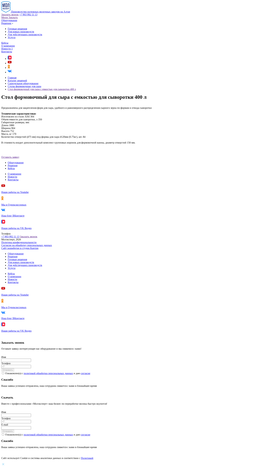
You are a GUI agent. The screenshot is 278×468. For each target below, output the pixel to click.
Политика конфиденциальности (19, 242)
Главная (12, 77)
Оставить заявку (10, 157)
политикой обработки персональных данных (48, 373)
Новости (7, 48)
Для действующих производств (25, 34)
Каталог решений (17, 80)
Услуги (11, 37)
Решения (6, 23)
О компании (8, 45)
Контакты (6, 51)
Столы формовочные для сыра (24, 86)
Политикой (87, 458)
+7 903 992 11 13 (28, 14)
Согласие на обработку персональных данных (26, 245)
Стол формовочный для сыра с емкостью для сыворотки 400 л (42, 89)
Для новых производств (21, 31)
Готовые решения (17, 28)
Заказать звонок (10, 14)
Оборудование (9, 20)
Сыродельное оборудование (23, 83)
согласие (85, 373)
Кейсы (4, 43)
